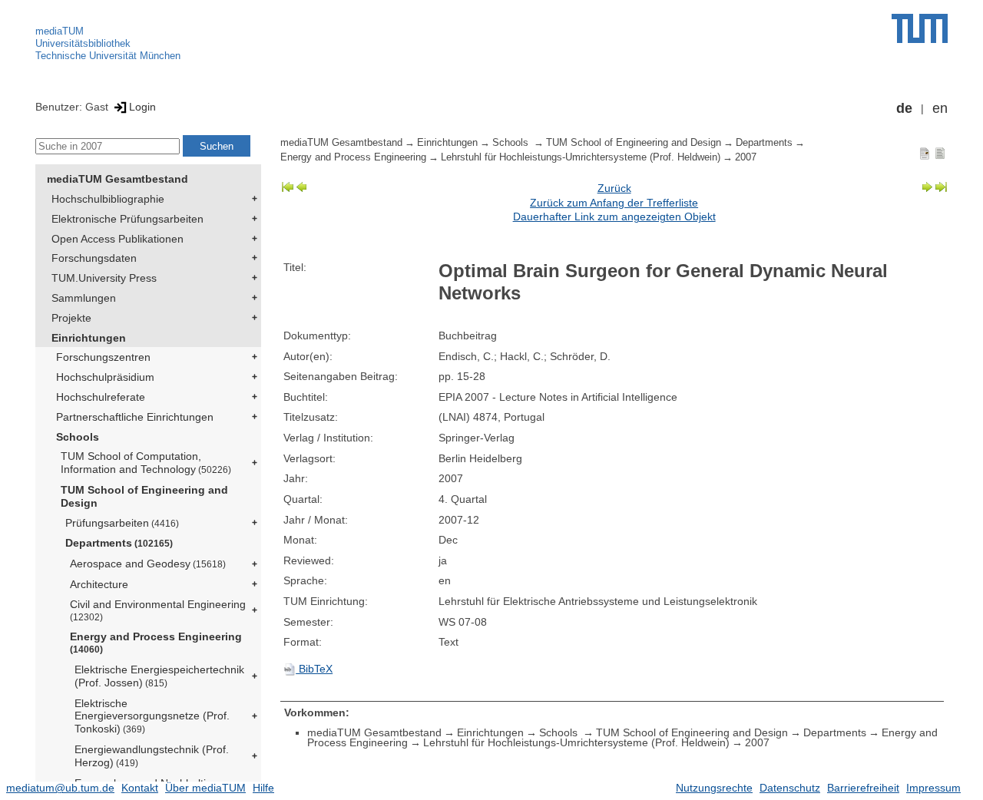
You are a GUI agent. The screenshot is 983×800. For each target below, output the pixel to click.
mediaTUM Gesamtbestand (117, 179)
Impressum (933, 788)
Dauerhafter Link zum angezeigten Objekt (614, 216)
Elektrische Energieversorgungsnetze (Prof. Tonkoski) (152, 716)
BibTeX (314, 669)
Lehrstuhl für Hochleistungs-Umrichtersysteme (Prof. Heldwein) (580, 157)
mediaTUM (59, 31)
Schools (77, 437)
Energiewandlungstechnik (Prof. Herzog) (151, 756)
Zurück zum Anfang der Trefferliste (614, 203)
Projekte (71, 318)
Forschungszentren (103, 357)
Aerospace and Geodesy (148, 563)
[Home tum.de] (920, 28)
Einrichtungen (88, 338)
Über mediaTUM (205, 788)
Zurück (614, 188)
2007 (745, 157)
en (940, 108)
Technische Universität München (107, 55)
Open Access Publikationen (117, 239)
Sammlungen (83, 298)
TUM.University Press (104, 278)
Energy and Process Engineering (156, 642)
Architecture (99, 584)
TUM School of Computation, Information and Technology (146, 462)
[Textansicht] (940, 153)
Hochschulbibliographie (107, 199)
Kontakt (139, 788)
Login (142, 107)
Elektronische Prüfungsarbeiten (127, 219)
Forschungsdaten (94, 258)
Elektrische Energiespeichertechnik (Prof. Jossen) (159, 676)
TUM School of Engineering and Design (144, 496)
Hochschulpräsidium (105, 377)
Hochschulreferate (100, 397)
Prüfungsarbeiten (122, 523)
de (904, 108)
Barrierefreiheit (863, 788)
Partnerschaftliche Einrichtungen (134, 417)
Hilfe (263, 788)
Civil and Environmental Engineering (158, 610)
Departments (119, 543)
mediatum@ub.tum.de (60, 788)
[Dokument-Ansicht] (924, 153)
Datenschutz (790, 788)
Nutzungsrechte (714, 788)
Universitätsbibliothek (83, 43)
